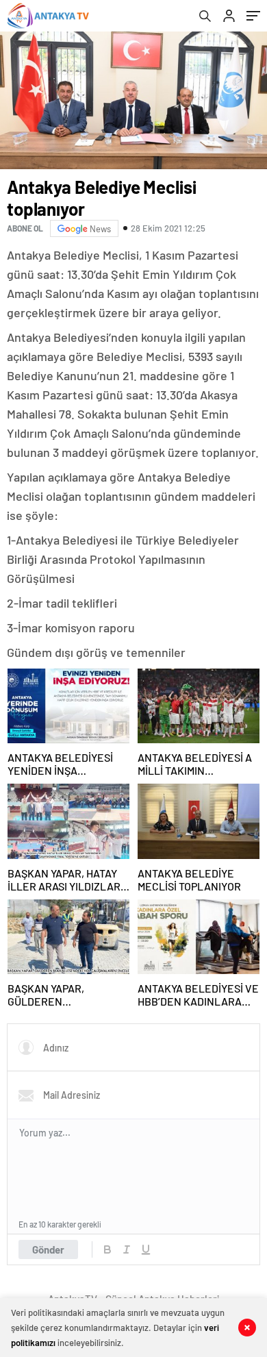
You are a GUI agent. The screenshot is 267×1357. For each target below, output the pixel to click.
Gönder (48, 1249)
